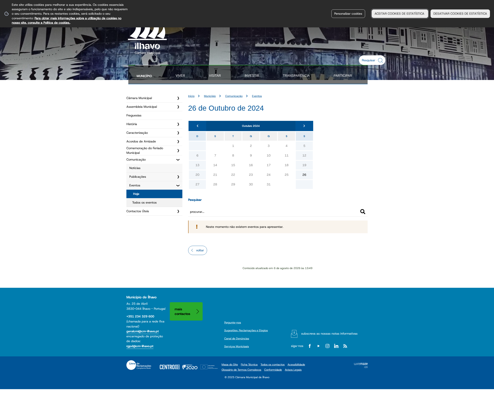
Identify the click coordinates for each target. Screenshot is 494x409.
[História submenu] (178, 124)
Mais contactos (182, 311)
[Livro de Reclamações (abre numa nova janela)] (138, 365)
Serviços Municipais (236, 346)
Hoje (136, 194)
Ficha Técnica (249, 364)
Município (144, 76)
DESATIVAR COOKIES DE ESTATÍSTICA (460, 14)
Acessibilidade (296, 364)
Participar (343, 75)
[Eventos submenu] (178, 185)
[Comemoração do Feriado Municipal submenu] (178, 150)
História (131, 124)
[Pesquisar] (363, 211)
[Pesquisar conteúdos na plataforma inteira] (381, 60)
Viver (180, 75)
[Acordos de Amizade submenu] (178, 141)
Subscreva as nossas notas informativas (329, 334)
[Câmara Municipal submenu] (178, 98)
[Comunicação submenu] (178, 159)
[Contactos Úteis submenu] (178, 211)
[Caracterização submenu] (178, 133)
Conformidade (273, 369)
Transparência (296, 75)
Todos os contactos (273, 364)
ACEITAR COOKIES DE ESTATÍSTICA (400, 14)
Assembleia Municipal (141, 107)
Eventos (134, 185)
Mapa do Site (230, 364)
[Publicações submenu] (178, 177)
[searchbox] (370, 60)
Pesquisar (195, 200)
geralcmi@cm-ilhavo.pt (142, 331)
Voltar (200, 250)
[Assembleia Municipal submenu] (178, 107)
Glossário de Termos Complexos (241, 369)
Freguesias (133, 115)
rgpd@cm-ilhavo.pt (139, 346)
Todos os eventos (144, 202)
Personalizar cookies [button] (348, 14)
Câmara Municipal (139, 98)
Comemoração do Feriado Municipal (144, 150)
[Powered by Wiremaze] (361, 367)
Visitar (215, 75)
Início (191, 96)
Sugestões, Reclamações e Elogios (246, 330)
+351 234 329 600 (140, 316)
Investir (252, 75)
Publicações (137, 177)
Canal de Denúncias (236, 338)
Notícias (134, 168)
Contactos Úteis (137, 211)
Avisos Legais (293, 369)
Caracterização (137, 133)
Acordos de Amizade (141, 141)
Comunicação (136, 159)
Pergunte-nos (232, 322)
